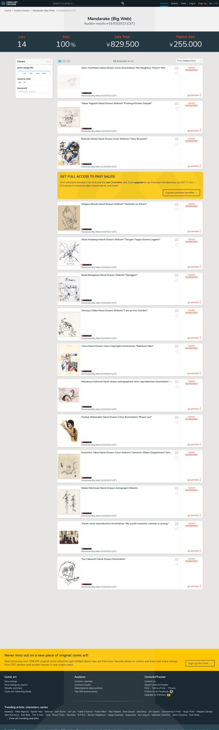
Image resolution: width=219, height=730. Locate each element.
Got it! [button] (31, 722)
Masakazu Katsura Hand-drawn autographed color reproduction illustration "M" (126, 381)
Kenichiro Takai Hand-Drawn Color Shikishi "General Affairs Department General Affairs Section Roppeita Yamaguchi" (126, 452)
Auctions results (82, 684)
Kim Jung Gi (144, 714)
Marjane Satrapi (204, 711)
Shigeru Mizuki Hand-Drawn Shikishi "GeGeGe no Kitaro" (114, 204)
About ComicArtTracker (156, 684)
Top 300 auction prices (85, 691)
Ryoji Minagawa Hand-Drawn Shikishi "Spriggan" (109, 275)
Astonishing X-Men (171, 711)
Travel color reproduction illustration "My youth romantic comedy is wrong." (125, 523)
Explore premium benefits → (181, 192)
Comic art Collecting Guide (17, 691)
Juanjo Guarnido (116, 714)
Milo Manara (114, 711)
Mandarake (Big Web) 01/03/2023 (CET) (99, 95)
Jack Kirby (141, 711)
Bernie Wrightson (97, 714)
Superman (131, 714)
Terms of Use (158, 688)
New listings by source (15, 684)
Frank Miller (100, 711)
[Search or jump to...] (122, 3)
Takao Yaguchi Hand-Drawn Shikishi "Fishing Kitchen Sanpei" (116, 103)
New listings (10, 681)
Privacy (172, 688)
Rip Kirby (71, 714)
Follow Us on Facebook (156, 691)
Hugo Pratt (188, 711)
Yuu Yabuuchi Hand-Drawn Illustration (103, 559)
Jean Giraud (129, 711)
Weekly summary (13, 688)
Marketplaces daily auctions (88, 688)
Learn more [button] (41, 715)
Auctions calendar (83, 681)
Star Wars (194, 714)
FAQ (147, 688)
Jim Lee (72, 711)
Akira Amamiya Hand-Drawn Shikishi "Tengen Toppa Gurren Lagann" (120, 239)
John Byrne (60, 711)
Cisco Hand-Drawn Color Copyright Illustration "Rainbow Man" (117, 346)
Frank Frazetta (85, 711)
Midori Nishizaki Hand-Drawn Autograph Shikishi (109, 488)
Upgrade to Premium (155, 694)
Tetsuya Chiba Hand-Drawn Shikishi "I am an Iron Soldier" (114, 310)
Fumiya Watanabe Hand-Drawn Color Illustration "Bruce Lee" (116, 417)
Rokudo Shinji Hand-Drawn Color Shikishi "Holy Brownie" (114, 138)
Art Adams (154, 711)
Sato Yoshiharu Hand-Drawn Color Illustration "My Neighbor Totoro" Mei (123, 67)
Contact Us (150, 681)
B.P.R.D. (82, 714)
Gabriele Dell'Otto (161, 714)
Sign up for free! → (200, 663)
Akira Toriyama (179, 714)
